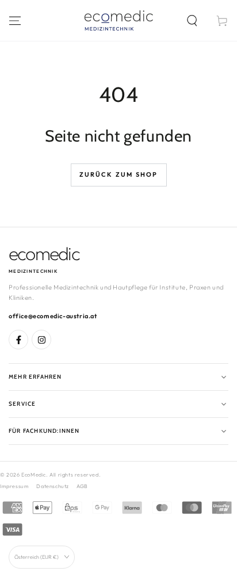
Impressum (14, 486)
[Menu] (15, 21)
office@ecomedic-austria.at (53, 316)
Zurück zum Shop (118, 174)
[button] (192, 21)
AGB (82, 486)
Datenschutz (52, 486)
